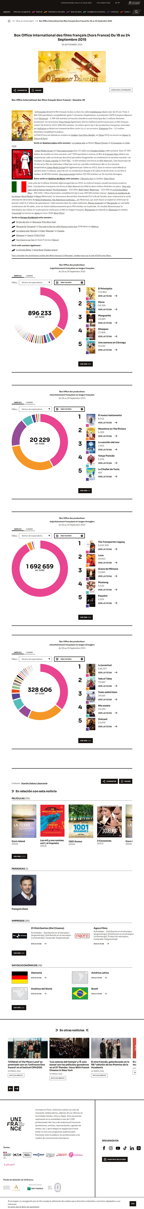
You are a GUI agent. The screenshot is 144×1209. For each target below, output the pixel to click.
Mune (38, 196)
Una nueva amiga (65, 150)
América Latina (50, 143)
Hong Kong (38, 250)
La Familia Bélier (120, 189)
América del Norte (56, 178)
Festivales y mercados (56, 12)
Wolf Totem (84, 189)
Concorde (16, 213)
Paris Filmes (64, 122)
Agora (55, 240)
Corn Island (18, 841)
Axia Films (109, 178)
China (101, 135)
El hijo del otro (22, 222)
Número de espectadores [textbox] (32, 282)
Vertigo (33, 231)
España (60, 231)
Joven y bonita (51, 160)
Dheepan (20, 235)
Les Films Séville (86, 135)
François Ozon (111, 154)
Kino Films (59, 213)
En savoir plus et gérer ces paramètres (23, 1207)
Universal (43, 118)
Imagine (31, 226)
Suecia (30, 235)
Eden (42, 231)
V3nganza (103, 128)
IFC (69, 160)
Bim (30, 193)
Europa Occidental (29, 217)
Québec (74, 135)
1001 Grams (75, 841)
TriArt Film (39, 235)
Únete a (127, 12)
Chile (127, 143)
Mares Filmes (101, 143)
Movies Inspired (95, 203)
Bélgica (94, 226)
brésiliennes (95, 112)
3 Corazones (116, 143)
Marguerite (112, 203)
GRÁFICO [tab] (17, 276)
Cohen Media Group (44, 150)
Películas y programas (22, 12)
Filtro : (15, 282)
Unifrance (115, 12)
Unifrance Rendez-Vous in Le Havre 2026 (76, 3)
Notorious (94, 189)
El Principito (40, 112)
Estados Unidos (98, 150)
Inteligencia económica (96, 12)
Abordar (50, 231)
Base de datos (76, 12)
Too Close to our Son (25, 240)
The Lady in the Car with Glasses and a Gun (57, 226)
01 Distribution (60, 189)
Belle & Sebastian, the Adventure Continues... (55, 199)
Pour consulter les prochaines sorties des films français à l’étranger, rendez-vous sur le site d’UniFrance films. (61, 255)
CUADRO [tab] (29, 276)
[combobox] (35, 282)
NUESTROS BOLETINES (116, 1159)
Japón (37, 213)
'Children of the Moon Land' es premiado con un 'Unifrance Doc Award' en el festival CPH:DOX (26, 1064)
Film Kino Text (48, 222)
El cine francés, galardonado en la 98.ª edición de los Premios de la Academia (110, 1064)
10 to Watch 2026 (103, 3)
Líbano (125, 135)
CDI (14, 146)
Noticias (39, 12)
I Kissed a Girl (86, 178)
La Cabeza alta (78, 143)
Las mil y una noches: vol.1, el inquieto (52, 842)
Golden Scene (51, 250)
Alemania (113, 209)
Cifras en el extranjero (121, 90)
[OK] (133, 1204)
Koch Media (27, 196)
